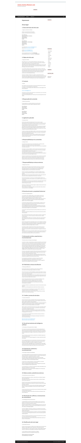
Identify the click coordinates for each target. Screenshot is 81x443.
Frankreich (49, 55)
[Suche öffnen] (63, 17)
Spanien (49, 65)
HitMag (63, 441)
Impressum (49, 77)
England (49, 52)
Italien (49, 56)
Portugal (49, 62)
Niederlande (50, 58)
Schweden (49, 63)
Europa (27, 16)
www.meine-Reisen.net (26, 5)
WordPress (59, 441)
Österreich (49, 59)
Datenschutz (49, 76)
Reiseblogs (32, 16)
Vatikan (49, 66)
